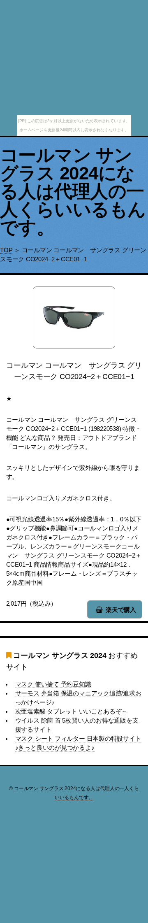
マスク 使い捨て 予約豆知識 (53, 684)
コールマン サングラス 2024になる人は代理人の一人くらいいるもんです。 (73, 191)
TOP (6, 250)
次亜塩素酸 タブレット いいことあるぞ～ (71, 711)
